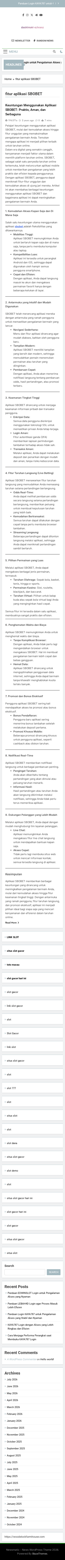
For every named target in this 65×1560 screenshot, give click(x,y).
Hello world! (47, 1359)
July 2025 (12, 1462)
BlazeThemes (39, 1553)
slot (9, 1019)
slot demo (12, 1170)
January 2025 (14, 1503)
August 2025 (14, 1455)
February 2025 (14, 1496)
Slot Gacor (13, 1033)
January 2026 (14, 1420)
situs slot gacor (15, 1060)
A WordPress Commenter (21, 1359)
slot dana (12, 1143)
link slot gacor (15, 1005)
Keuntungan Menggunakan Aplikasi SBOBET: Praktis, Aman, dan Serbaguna (30, 109)
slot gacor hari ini (16, 1211)
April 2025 (12, 1483)
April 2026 (12, 1400)
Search (9, 1266)
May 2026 (12, 1393)
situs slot (12, 1115)
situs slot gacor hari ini (19, 1198)
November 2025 (15, 1434)
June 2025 (12, 1469)
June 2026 (12, 1386)
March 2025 (13, 1490)
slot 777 (11, 1088)
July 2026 (12, 1379)
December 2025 (15, 1427)
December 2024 (15, 1510)
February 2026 (14, 1414)
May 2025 (12, 1476)
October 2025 (14, 1441)
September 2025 (16, 1448)
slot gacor (12, 992)
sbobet (19, 226)
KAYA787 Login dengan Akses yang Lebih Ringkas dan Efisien (29, 4)
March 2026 (13, 1407)
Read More (11, 922)
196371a (12, 120)
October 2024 (14, 1524)
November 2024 (15, 1517)
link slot (11, 1047)
